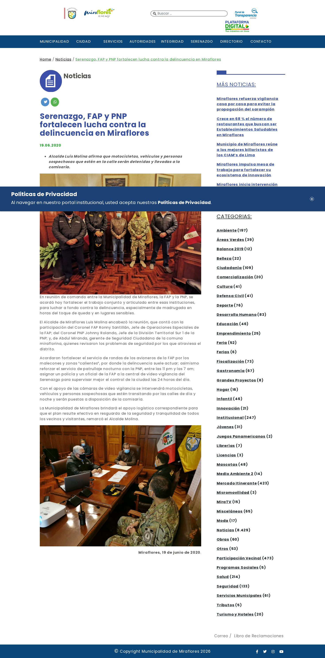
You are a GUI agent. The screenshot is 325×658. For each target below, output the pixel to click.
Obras (223, 539)
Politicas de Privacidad (184, 202)
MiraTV (224, 501)
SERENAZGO (202, 41)
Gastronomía (231, 370)
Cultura (225, 286)
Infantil (224, 398)
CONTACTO (260, 41)
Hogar (223, 389)
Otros (222, 548)
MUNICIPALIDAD (54, 41)
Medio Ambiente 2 (235, 473)
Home (45, 59)
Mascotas (227, 464)
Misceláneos (230, 511)
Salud (223, 576)
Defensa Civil (230, 295)
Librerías (226, 445)
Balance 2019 (230, 249)
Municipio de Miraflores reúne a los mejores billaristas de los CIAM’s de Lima (247, 150)
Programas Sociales (237, 567)
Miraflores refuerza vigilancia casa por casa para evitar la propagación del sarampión (247, 104)
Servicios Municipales (239, 595)
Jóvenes (225, 426)
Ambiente (227, 230)
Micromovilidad (233, 492)
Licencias (226, 455)
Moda (222, 520)
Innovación (228, 408)
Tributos (225, 605)
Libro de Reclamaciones (259, 636)
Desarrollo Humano (237, 314)
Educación (227, 323)
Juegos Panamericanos (241, 436)
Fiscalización (230, 361)
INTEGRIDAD (172, 41)
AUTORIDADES (143, 41)
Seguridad (228, 586)
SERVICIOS (113, 41)
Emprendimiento (234, 333)
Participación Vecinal (239, 558)
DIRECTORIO (231, 41)
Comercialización (235, 277)
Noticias (63, 59)
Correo (221, 636)
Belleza (224, 258)
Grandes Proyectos (236, 380)
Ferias (223, 352)
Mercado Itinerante (237, 483)
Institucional (230, 417)
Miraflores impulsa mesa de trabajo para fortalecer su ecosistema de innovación (245, 170)
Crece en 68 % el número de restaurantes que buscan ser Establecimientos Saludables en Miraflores (247, 126)
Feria (222, 342)
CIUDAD (83, 41)
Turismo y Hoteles (235, 614)
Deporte (225, 305)
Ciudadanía (229, 267)
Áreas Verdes (230, 239)
